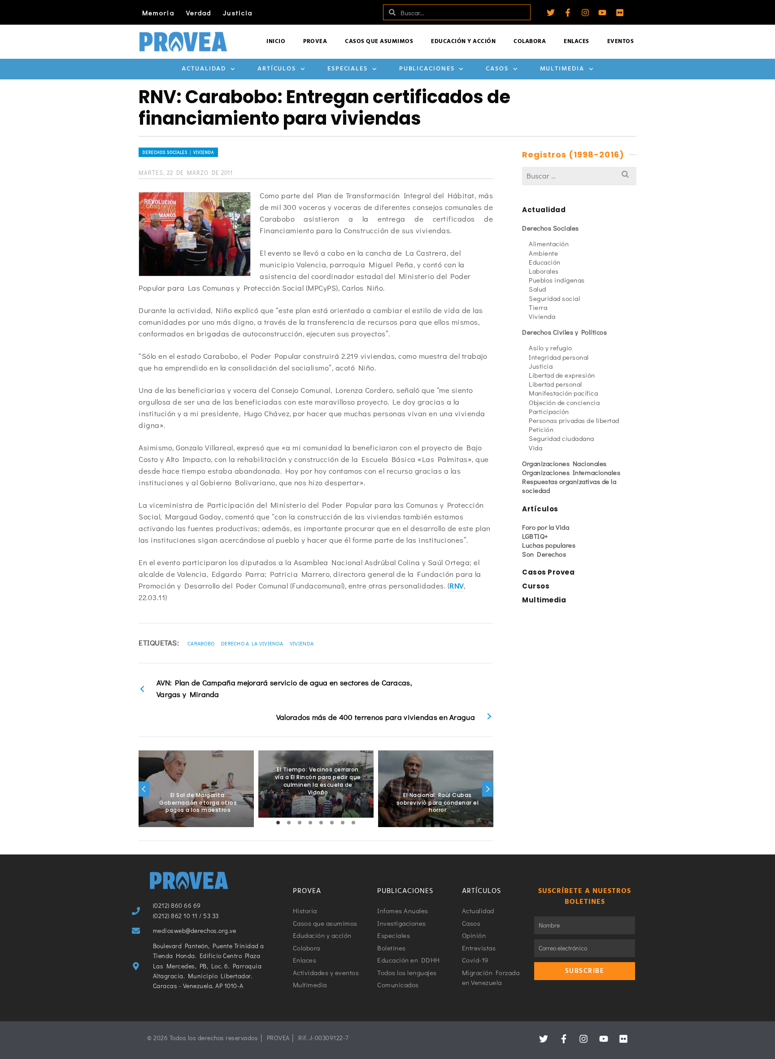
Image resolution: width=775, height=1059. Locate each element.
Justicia (238, 12)
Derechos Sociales (550, 227)
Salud (537, 288)
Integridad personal (559, 357)
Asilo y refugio (550, 347)
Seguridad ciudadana (561, 438)
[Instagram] (585, 13)
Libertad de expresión (562, 374)
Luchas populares (548, 544)
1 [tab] (278, 822)
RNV (456, 585)
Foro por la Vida (545, 527)
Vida (535, 447)
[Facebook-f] (568, 13)
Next (487, 789)
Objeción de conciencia (564, 402)
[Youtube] (602, 13)
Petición (541, 429)
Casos (497, 69)
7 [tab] (342, 822)
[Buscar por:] (579, 175)
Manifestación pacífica (563, 392)
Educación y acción (463, 41)
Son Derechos (544, 553)
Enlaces (576, 41)
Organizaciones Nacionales (564, 463)
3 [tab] (299, 822)
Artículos (276, 69)
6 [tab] (331, 822)
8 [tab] (353, 822)
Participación (549, 411)
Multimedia (562, 69)
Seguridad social (554, 298)
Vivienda (542, 316)
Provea (315, 41)
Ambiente (543, 252)
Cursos (535, 586)
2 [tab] (288, 822)
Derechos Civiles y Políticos (564, 331)
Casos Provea (548, 572)
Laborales (544, 270)
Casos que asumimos (379, 41)
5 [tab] (321, 822)
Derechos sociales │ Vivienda (178, 152)
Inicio (275, 41)
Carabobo (200, 643)
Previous (144, 789)
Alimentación (549, 243)
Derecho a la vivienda (252, 643)
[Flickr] (620, 13)
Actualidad (204, 69)
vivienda (301, 643)
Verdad (199, 12)
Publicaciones (427, 69)
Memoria (158, 12)
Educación (545, 261)
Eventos (620, 41)
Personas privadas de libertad (574, 420)
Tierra (538, 307)
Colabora (530, 41)
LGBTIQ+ (535, 536)
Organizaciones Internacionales (571, 472)
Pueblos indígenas (557, 279)
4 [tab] (310, 822)
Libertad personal (555, 383)
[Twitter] (551, 13)
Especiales (347, 69)
